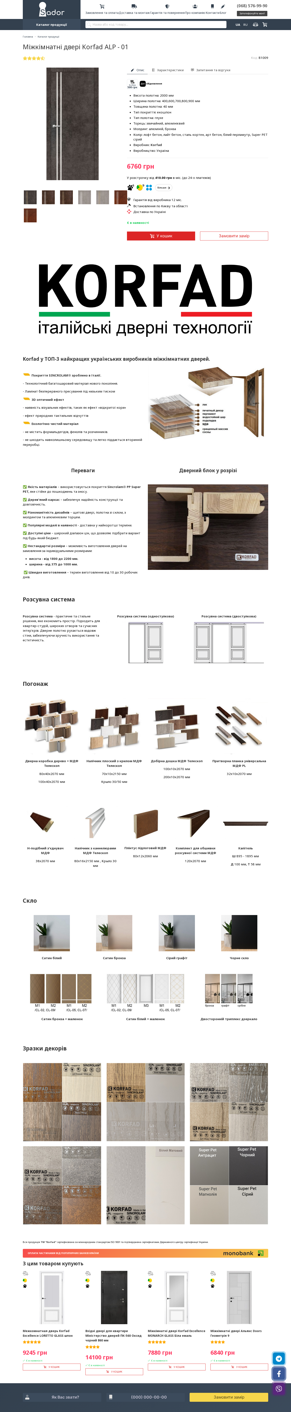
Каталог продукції (51, 24)
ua (238, 24)
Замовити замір (234, 235)
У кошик (164, 235)
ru (245, 24)
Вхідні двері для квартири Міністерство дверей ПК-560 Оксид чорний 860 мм (113, 1335)
